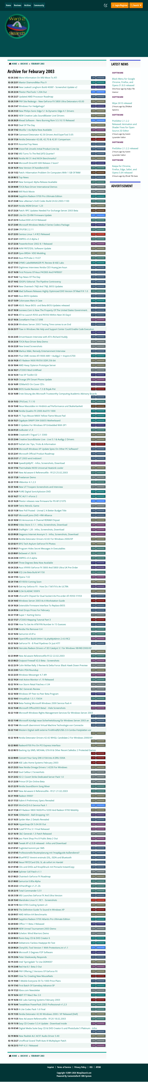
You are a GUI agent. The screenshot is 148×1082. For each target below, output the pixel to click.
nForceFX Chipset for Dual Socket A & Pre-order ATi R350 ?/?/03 (50, 595)
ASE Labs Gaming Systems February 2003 (39, 999)
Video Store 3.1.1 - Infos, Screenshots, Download (43, 524)
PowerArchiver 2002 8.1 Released (35, 243)
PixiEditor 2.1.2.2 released (125, 148)
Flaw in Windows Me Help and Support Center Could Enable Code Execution (56, 329)
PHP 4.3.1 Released (28, 1045)
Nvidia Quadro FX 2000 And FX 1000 (37, 410)
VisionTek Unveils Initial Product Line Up (39, 148)
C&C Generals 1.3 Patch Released (35, 833)
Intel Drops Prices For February (34, 610)
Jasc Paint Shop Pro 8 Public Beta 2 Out (38, 838)
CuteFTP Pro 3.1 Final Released (34, 829)
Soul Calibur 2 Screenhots (31, 772)
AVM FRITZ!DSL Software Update (35, 248)
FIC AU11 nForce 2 (28, 496)
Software (117, 72)
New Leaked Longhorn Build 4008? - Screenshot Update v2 (48, 87)
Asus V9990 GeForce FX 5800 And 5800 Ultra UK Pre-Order (48, 567)
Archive (27, 5)
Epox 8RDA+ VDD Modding (32, 253)
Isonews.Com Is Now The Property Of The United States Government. (53, 310)
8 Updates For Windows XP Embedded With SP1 (43, 425)
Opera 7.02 (24, 576)
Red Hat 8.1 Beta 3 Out (30, 966)
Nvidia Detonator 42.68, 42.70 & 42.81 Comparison (44, 139)
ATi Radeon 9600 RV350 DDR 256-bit (37, 360)
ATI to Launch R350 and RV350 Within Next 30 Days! (45, 314)
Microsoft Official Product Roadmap (36, 453)
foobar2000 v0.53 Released (32, 219)
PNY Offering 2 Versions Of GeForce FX (38, 971)
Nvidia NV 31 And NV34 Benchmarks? (37, 158)
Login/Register (120, 5)
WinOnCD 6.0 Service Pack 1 (33, 805)
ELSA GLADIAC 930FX (29, 591)
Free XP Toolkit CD (28, 374)
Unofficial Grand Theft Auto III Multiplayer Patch (42, 1040)
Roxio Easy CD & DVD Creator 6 (34, 938)
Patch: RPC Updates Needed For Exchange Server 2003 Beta (48, 210)
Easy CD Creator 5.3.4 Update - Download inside (43, 1023)
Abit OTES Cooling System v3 (33, 904)
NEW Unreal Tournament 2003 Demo (37, 928)
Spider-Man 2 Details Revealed (34, 819)
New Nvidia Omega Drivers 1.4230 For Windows (43, 767)
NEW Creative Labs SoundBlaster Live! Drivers (41, 115)
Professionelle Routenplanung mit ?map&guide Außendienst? (49, 852)
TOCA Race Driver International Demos (38, 186)
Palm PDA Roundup (28, 670)
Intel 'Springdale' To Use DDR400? (35, 961)
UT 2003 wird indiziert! (30, 458)
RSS (91, 1067)
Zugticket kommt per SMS (31, 848)
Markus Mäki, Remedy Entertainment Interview (42, 351)
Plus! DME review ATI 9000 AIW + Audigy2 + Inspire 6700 (47, 355)
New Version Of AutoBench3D (34, 167)
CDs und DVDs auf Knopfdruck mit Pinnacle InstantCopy (46, 866)
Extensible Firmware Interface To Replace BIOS (42, 605)
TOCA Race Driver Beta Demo (33, 341)
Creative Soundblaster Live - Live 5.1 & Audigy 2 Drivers (46, 439)
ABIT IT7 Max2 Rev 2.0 (30, 995)
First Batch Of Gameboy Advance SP (37, 985)
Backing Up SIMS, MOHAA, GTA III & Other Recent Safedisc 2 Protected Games (57, 750)
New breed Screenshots (30, 346)
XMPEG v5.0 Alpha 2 (29, 238)
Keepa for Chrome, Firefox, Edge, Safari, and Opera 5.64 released (124, 169)
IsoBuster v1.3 (26, 429)
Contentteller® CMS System (79, 1075)
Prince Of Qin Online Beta (32, 781)
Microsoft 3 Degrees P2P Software (36, 952)
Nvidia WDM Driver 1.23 (31, 205)
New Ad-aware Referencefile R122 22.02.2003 (42, 655)
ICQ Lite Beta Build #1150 (32, 572)
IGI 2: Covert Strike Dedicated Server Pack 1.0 (41, 776)
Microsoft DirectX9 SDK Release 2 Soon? (38, 163)
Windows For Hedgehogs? (32, 106)
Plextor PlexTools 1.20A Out (33, 91)
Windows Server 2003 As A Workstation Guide (42, 600)
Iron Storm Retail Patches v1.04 (34, 684)
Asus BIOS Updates (28, 295)
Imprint (50, 1067)
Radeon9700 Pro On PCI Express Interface (39, 745)
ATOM (98, 1067)
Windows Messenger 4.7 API (33, 674)
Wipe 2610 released (122, 103)
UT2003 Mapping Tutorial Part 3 (35, 619)
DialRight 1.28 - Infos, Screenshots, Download (41, 529)
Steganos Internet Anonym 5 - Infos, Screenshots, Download (48, 534)
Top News (24, 177)
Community (39, 5)
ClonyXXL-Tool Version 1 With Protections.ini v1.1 (43, 947)
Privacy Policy (80, 1067)
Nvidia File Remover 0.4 (30, 629)
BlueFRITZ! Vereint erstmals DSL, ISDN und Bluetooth (45, 857)
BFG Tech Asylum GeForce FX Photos (37, 543)
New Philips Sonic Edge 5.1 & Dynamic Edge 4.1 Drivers (46, 110)
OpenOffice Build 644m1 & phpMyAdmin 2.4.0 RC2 (44, 638)
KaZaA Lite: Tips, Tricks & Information (37, 444)
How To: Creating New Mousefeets (36, 976)
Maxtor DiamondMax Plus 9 (33, 82)
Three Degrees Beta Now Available (36, 562)
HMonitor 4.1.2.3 (27, 482)
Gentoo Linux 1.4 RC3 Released (34, 234)
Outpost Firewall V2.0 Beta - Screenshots (39, 660)
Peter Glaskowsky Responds (33, 957)
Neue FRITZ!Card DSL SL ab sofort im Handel (41, 862)
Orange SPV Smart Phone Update (35, 379)
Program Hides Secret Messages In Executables (42, 548)
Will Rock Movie (27, 191)
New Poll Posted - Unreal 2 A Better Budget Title (42, 510)
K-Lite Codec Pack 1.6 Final (32, 1009)
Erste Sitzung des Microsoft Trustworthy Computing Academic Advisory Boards (58, 393)
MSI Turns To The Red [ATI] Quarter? (36, 153)
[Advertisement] (89, 32)
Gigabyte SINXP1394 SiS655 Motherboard (39, 420)
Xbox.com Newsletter (29, 990)
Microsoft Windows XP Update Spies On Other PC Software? (48, 448)
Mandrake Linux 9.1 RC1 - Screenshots (38, 900)
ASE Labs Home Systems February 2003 (38, 762)
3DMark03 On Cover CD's (31, 384)
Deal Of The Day (27, 125)
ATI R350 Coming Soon (30, 581)
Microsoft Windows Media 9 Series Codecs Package (44, 224)
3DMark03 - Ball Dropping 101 (34, 814)
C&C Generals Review (29, 689)
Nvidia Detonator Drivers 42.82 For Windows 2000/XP (46, 538)
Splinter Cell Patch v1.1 (30, 871)
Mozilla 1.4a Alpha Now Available (35, 129)
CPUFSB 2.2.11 (26, 229)
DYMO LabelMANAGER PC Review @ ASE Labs (41, 262)
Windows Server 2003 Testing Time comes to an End (45, 324)
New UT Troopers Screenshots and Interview (41, 486)
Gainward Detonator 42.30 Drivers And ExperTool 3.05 (46, 134)
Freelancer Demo (27, 477)
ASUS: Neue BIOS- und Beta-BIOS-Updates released (44, 305)
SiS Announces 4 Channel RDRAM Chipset (39, 520)
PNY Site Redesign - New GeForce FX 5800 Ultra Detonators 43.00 (51, 101)
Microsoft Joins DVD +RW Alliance (35, 515)
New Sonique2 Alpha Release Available (38, 182)
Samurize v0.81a (27, 633)
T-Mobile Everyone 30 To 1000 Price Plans (40, 980)
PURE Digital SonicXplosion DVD (35, 491)
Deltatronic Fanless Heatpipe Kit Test (37, 942)
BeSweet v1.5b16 (27, 553)
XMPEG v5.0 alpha (28, 557)
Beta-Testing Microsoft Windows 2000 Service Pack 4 (45, 703)
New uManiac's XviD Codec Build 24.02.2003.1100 (44, 200)
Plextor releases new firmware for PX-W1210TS (42, 501)
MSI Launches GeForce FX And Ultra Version (40, 895)
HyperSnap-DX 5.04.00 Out (32, 824)
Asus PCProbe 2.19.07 (30, 257)
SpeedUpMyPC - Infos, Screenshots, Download (42, 463)
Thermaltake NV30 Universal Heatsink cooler (41, 467)
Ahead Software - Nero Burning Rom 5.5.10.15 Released (46, 120)
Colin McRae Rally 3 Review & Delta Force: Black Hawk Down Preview (53, 665)
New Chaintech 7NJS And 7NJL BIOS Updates (41, 286)
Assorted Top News (28, 144)
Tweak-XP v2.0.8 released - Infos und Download (42, 843)
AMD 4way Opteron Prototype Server (37, 365)
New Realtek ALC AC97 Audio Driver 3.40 (39, 1035)
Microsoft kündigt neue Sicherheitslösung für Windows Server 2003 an (54, 720)
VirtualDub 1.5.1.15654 (30, 698)
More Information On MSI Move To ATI (38, 77)
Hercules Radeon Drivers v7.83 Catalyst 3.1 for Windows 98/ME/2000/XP (55, 648)
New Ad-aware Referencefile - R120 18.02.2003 (42, 1018)
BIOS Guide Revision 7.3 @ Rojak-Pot (37, 389)
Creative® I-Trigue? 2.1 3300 (33, 434)
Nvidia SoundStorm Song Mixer (34, 786)
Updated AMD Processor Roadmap (36, 96)
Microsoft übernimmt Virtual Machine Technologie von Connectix (51, 725)
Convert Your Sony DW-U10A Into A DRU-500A (42, 757)
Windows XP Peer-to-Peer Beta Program (39, 693)
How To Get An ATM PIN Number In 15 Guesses (42, 624)
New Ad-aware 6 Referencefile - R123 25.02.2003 (43, 472)
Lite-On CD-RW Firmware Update (35, 215)
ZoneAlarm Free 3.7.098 (31, 319)
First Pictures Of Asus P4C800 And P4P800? (40, 272)
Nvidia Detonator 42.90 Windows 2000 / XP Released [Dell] (48, 1014)
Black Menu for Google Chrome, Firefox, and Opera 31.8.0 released (123, 82)
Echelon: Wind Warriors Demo (34, 933)
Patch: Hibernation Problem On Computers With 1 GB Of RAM (49, 172)
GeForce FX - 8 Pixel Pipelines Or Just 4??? (39, 643)
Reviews (17, 5)
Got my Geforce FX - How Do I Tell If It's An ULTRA (43, 586)
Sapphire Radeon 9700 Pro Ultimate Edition (40, 196)
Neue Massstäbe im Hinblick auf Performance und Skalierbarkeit (51, 406)
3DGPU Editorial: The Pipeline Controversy (40, 281)
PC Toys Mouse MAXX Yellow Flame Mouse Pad (42, 415)
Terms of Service (64, 1067)
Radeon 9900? (26, 795)
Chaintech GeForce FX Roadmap (35, 876)
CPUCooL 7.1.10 (27, 401)
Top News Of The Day (29, 276)
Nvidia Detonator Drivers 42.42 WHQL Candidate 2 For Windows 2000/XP (55, 737)
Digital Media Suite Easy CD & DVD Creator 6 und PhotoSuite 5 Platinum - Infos (58, 1028)
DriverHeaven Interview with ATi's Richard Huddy (43, 336)
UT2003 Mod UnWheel (30, 370)
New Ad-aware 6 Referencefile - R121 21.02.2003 (43, 791)
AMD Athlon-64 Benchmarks (33, 914)
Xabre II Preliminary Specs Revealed (36, 800)
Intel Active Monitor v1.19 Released (36, 679)
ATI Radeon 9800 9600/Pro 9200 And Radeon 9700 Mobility (49, 810)
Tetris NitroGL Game (29, 505)
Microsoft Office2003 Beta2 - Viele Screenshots (42, 707)
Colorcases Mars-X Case (30, 300)
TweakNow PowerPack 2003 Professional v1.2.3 (43, 1004)
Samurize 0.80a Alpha (29, 881)
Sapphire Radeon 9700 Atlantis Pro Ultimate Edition (44, 919)
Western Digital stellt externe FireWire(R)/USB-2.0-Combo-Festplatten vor (55, 730)
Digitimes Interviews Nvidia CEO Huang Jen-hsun (43, 267)
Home (8, 5)
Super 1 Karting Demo (30, 614)
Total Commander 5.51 (30, 890)
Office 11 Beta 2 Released (31, 923)
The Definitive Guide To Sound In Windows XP (41, 909)
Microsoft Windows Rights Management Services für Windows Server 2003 (56, 712)
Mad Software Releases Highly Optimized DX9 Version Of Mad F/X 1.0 (53, 291)
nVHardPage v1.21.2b (29, 885)
